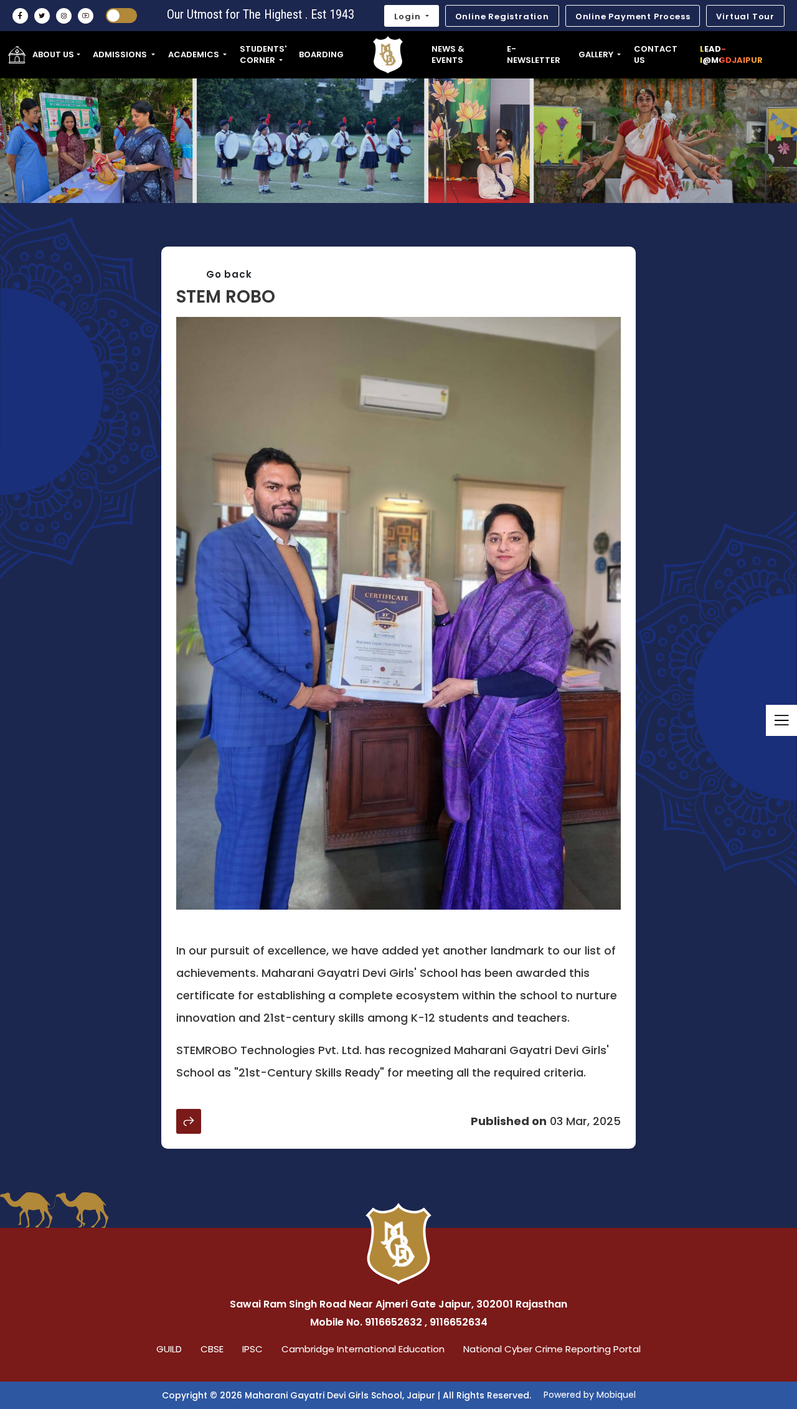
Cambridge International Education (363, 1348)
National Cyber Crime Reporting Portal (552, 1348)
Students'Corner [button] (263, 54)
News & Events (448, 54)
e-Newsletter (533, 54)
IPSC (252, 1348)
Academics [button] (194, 54)
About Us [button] (53, 54)
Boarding (321, 54)
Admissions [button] (121, 54)
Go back (229, 274)
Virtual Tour (745, 16)
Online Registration (502, 16)
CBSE (212, 1348)
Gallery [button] (596, 54)
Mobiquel (616, 1394)
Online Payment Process (633, 16)
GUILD (169, 1348)
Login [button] (408, 16)
